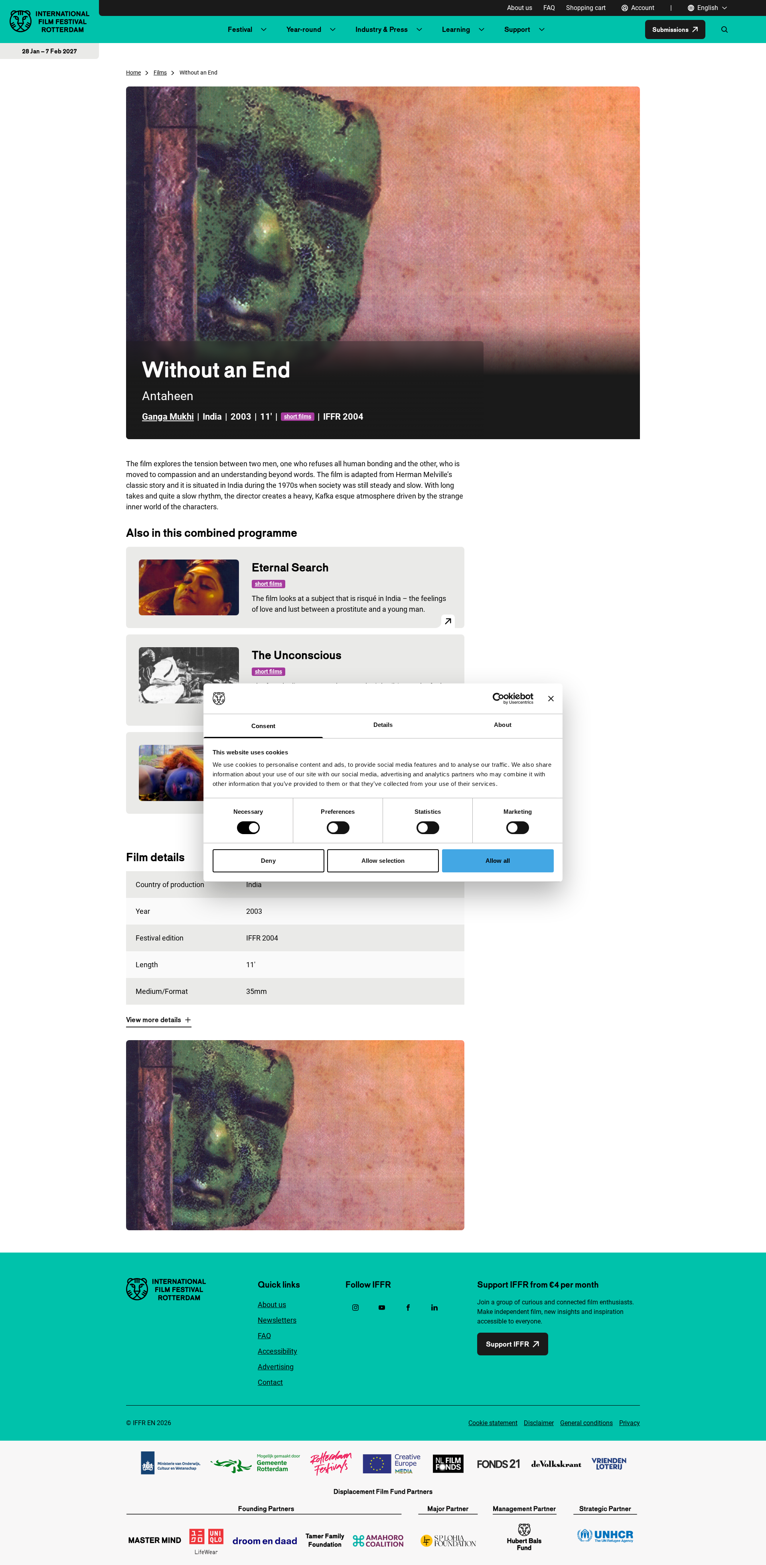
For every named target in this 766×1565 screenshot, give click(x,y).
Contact (270, 1382)
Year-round (303, 29)
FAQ (549, 8)
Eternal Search (290, 567)
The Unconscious (297, 655)
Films (160, 72)
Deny (268, 860)
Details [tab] (383, 724)
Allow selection (383, 860)
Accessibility (277, 1351)
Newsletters (277, 1320)
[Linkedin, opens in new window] (434, 1308)
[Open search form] (724, 29)
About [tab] (502, 724)
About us (519, 8)
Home (133, 72)
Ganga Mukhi (168, 417)
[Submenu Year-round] (333, 29)
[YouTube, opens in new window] (382, 1308)
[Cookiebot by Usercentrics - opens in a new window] (498, 699)
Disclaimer (539, 1423)
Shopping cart (586, 8)
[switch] (338, 827)
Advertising (276, 1367)
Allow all (498, 860)
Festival (240, 29)
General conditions (586, 1423)
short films (297, 416)
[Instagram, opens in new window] (355, 1308)
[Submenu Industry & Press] (419, 29)
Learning (456, 29)
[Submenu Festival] (264, 29)
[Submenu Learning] (482, 29)
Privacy (629, 1423)
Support (517, 29)
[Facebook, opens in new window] (408, 1308)
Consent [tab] (263, 726)
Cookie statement (492, 1423)
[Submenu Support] (542, 29)
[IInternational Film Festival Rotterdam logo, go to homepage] (49, 21)
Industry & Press (381, 29)
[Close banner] (551, 698)
